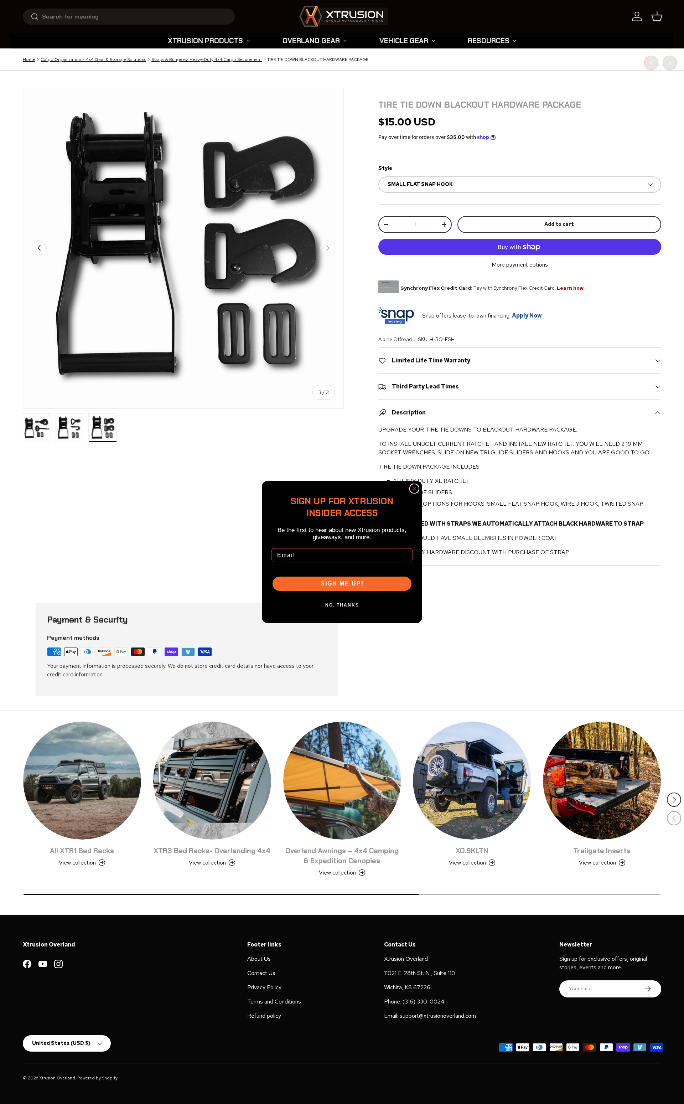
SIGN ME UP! (342, 584)
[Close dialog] (414, 488)
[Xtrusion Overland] (343, 16)
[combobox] (129, 17)
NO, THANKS (342, 605)
